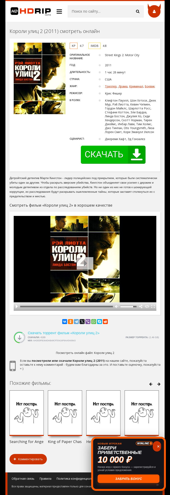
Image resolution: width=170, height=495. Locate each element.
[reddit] (105, 321)
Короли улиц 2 (104, 353)
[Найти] (137, 11)
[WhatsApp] (93, 321)
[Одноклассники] (70, 321)
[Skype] (99, 321)
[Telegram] (76, 321)
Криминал (136, 86)
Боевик (150, 86)
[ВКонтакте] (64, 321)
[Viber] (87, 321)
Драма (123, 86)
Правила (45, 478)
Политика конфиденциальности (78, 478)
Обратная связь (23, 478)
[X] (82, 321)
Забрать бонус (128, 478)
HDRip (28, 11)
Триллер (111, 86)
